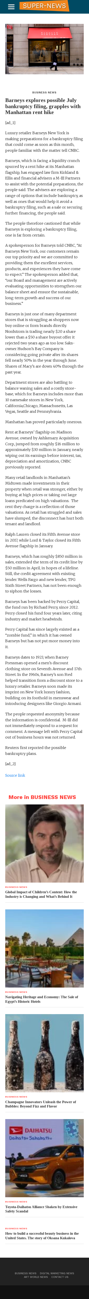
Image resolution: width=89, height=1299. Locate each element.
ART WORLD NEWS (36, 1277)
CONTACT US (59, 1277)
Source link (15, 775)
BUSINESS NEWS (26, 1273)
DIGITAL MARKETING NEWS (57, 1273)
